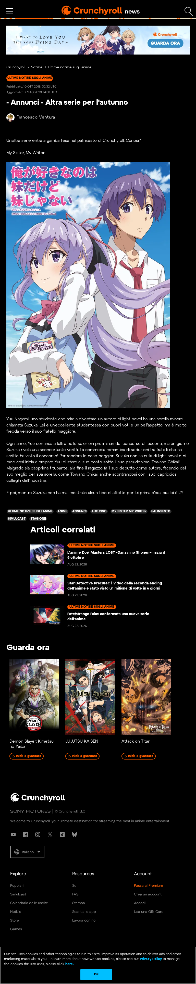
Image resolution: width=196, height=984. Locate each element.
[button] (27, 852)
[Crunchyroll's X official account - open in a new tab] (50, 834)
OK (96, 974)
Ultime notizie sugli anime (70, 67)
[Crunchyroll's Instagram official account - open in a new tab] (38, 834)
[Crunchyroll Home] (37, 801)
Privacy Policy (151, 959)
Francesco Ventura (36, 117)
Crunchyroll (15, 67)
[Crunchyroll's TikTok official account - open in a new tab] (62, 834)
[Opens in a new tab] (98, 40)
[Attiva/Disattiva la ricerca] (188, 11)
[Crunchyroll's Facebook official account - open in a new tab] (25, 834)
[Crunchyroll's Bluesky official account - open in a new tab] (74, 834)
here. (69, 964)
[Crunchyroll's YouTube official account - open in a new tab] (13, 834)
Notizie (37, 67)
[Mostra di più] (9, 11)
